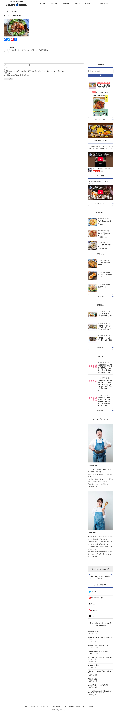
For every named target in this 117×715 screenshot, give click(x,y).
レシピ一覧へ (100, 296)
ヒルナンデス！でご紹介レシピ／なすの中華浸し (100, 638)
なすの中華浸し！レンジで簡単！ (98, 685)
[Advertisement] (44, 97)
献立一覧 (42, 3)
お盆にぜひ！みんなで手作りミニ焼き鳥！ (99, 672)
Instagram (94, 604)
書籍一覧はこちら (100, 119)
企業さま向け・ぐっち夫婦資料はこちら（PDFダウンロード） (100, 577)
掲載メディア (34, 706)
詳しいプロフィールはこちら (100, 569)
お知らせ (77, 3)
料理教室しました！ (94, 631)
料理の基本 (66, 3)
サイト (6, 69)
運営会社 (91, 706)
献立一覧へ (100, 347)
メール (6, 67)
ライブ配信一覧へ (100, 204)
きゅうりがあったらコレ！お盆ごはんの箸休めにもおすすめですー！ (100, 691)
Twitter (93, 591)
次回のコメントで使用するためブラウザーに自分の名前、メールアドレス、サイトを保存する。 (35, 71)
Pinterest (94, 610)
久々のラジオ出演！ (94, 665)
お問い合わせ (104, 3)
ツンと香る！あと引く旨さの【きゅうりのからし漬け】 (100, 658)
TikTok (93, 616)
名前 (5, 65)
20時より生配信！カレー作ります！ (99, 651)
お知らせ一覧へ (100, 410)
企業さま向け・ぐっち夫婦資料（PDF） (74, 706)
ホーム (25, 706)
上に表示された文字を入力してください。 (17, 75)
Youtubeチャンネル (97, 598)
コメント (7, 52)
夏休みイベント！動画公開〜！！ (98, 645)
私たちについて (90, 3)
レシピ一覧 (54, 3)
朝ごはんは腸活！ (93, 679)
